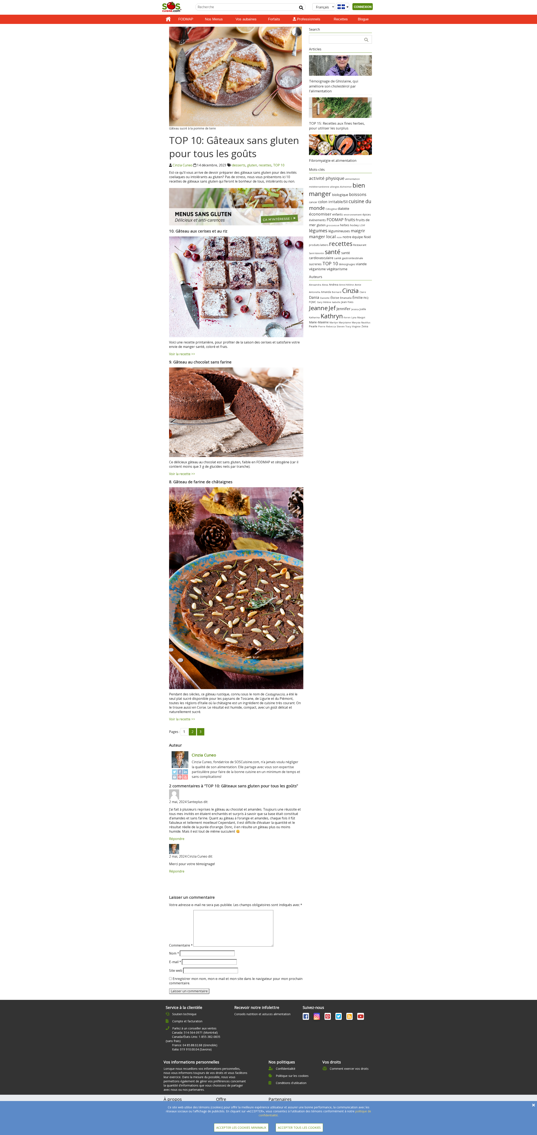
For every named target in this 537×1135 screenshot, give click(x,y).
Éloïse (334, 297)
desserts (238, 165)
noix (339, 237)
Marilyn (334, 322)
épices (366, 214)
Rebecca (331, 326)
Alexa (325, 284)
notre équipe (353, 237)
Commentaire (181, 945)
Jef (332, 308)
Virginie (356, 326)
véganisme (317, 269)
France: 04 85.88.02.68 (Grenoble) (194, 1045)
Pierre (321, 326)
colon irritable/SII (333, 201)
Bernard (336, 292)
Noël (367, 237)
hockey (354, 225)
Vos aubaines (246, 19)
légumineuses (339, 231)
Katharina (314, 317)
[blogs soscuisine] (349, 1017)
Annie (358, 284)
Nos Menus (214, 19)
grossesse (332, 225)
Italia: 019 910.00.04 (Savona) (192, 1049)
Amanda (326, 292)
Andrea (333, 284)
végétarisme (337, 268)
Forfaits (274, 19)
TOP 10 (278, 165)
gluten (252, 165)
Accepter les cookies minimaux (241, 1128)
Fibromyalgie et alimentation (332, 160)
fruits (349, 219)
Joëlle (363, 309)
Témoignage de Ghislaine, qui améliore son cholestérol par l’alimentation (333, 86)
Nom (174, 953)
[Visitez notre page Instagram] (317, 1017)
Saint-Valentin (316, 253)
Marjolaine (345, 322)
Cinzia (350, 290)
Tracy (348, 326)
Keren (347, 317)
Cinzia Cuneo (183, 165)
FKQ (366, 298)
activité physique (326, 178)
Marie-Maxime (319, 322)
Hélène (327, 302)
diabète (343, 208)
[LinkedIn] (185, 771)
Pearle (313, 326)
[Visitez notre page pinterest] (328, 1017)
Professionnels (308, 19)
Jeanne (318, 308)
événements (317, 220)
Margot (361, 317)
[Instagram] (174, 777)
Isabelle (336, 302)
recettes (265, 165)
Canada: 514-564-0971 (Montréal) (195, 1032)
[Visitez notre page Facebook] (306, 1017)
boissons (357, 194)
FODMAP (185, 19)
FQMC (312, 302)
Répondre (176, 839)
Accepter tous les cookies (299, 1128)
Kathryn (332, 316)
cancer (313, 202)
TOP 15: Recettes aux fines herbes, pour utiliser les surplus (337, 126)
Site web (175, 970)
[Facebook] (179, 771)
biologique (340, 194)
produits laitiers (318, 245)
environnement (353, 214)
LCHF (362, 225)
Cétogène (331, 208)
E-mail (175, 962)
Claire (363, 292)
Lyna (353, 317)
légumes (318, 230)
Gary (319, 302)
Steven (341, 326)
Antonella (314, 292)
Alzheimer (346, 186)
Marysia (356, 322)
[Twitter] (174, 771)
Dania (314, 297)
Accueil (168, 19)
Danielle (325, 297)
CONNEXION (362, 7)
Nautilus (365, 322)
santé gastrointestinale (348, 258)
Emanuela (346, 298)
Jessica (355, 309)
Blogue (363, 19)
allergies (334, 186)
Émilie (357, 297)
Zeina (364, 326)
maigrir (358, 231)
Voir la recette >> (182, 354)
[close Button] (533, 1105)
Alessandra (315, 284)
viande (361, 263)
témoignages (347, 264)
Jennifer (343, 308)
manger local (322, 236)
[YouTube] (185, 777)
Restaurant (359, 245)
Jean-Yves (347, 302)
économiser (320, 214)
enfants (337, 214)
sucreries (315, 264)
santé (332, 252)
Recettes (341, 19)
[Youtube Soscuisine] (360, 1017)
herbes (344, 225)
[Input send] (301, 8)
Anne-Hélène (346, 284)
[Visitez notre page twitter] (339, 1017)
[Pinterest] (179, 777)
